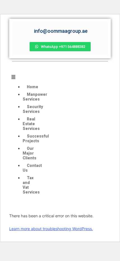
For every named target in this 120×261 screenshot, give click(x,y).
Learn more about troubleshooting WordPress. (51, 228)
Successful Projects (36, 138)
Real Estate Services (31, 124)
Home (32, 87)
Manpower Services (35, 96)
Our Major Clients (29, 153)
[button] (24, 77)
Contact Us (32, 168)
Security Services (33, 109)
